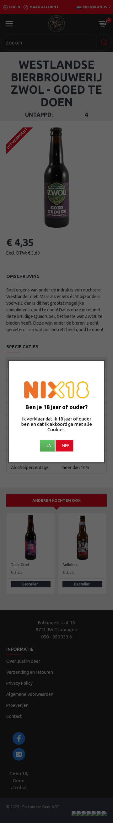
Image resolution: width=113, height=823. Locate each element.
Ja (48, 446)
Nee (65, 446)
